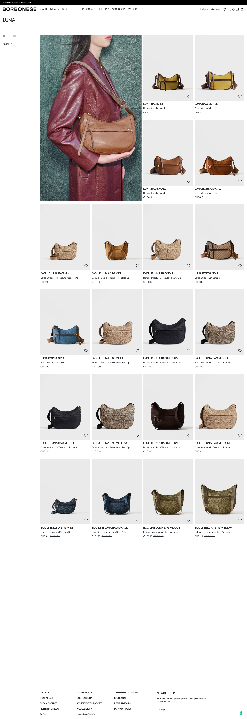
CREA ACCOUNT (48, 703)
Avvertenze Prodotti (89, 703)
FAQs (43, 714)
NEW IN (54, 9)
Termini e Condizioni (126, 692)
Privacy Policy (122, 709)
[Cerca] (229, 9)
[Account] (237, 9)
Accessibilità (84, 709)
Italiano (204, 9)
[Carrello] (242, 9)
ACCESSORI (118, 9)
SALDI (44, 9)
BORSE (66, 9)
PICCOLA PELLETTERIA (95, 9)
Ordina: (8, 44)
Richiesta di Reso (49, 709)
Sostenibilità (84, 698)
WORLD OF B (135, 9)
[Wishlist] (233, 9)
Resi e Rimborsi (122, 703)
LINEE (76, 9)
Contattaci (46, 698)
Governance (84, 692)
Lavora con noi (86, 714)
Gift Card (45, 692)
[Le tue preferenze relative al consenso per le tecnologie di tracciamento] (241, 713)
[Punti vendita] (224, 9)
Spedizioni (120, 698)
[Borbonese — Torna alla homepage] (19, 9)
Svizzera (215, 9)
